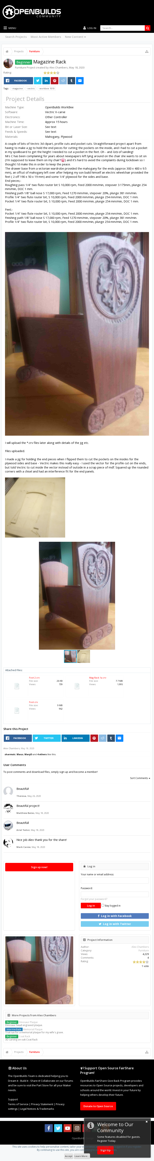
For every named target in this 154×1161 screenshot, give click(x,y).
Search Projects (16, 37)
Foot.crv (33, 702)
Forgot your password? (94, 899)
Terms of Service (18, 1104)
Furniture (20, 67)
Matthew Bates (25, 812)
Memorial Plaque (25, 1029)
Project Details (25, 99)
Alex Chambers (58, 67)
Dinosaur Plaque (22, 1022)
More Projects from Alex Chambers (34, 1015)
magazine (17, 88)
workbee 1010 (47, 88)
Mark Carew (23, 846)
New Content (74, 37)
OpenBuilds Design (83, 1138)
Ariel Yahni (23, 829)
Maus (20, 754)
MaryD (28, 754)
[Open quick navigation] (146, 51)
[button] (145, 545)
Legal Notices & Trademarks (37, 1109)
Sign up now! (39, 867)
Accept (68, 1156)
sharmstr (10, 754)
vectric (31, 88)
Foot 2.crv (34, 677)
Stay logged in (112, 905)
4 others (42, 754)
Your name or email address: (97, 874)
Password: (87, 888)
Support (13, 1099)
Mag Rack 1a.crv (97, 677)
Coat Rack (18, 1036)
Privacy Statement (42, 1104)
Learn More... (82, 1156)
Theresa (21, 795)
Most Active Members (46, 37)
